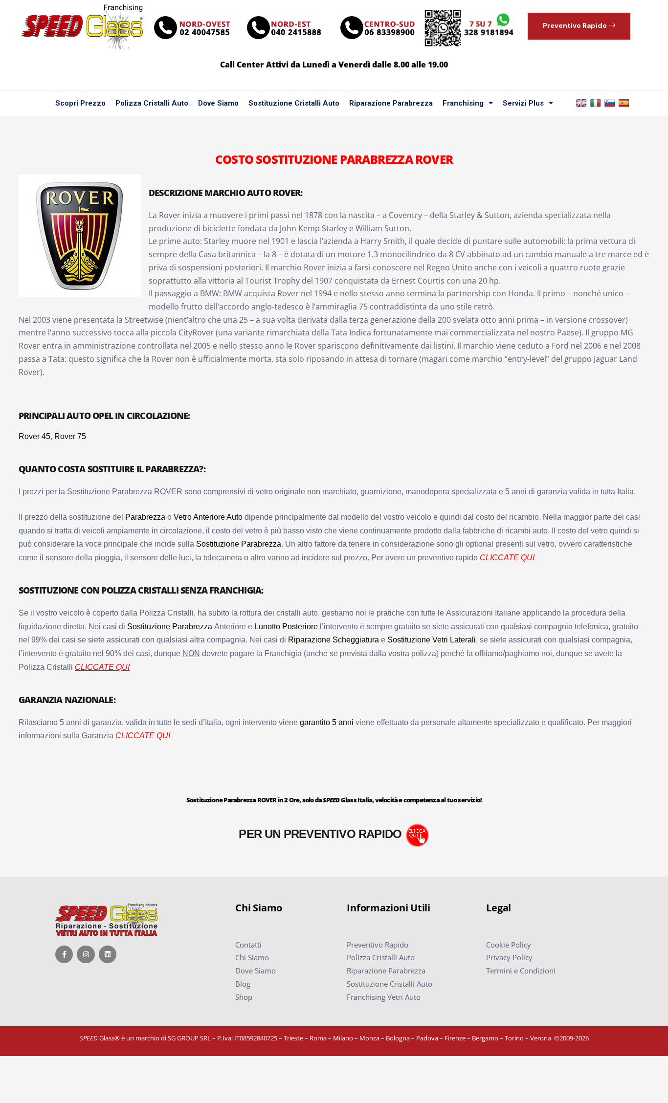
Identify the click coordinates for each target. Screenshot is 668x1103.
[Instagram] (85, 954)
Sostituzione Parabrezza (238, 544)
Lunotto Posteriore (286, 626)
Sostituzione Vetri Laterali (431, 640)
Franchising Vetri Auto (384, 997)
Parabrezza (145, 517)
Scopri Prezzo (80, 103)
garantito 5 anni (327, 722)
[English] (581, 103)
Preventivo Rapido (377, 944)
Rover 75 (70, 436)
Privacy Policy (509, 957)
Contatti (248, 944)
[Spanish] (624, 103)
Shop (243, 997)
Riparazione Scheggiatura (333, 640)
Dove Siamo (218, 103)
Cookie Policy (508, 944)
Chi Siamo (252, 957)
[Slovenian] (609, 103)
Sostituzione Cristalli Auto (293, 103)
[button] (579, 26)
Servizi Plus (523, 103)
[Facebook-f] (64, 954)
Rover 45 (34, 436)
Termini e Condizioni (521, 970)
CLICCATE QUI (507, 557)
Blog (242, 984)
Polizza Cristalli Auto (151, 103)
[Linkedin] (107, 954)
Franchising (463, 103)
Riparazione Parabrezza (391, 103)
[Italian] (595, 103)
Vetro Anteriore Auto (208, 517)
